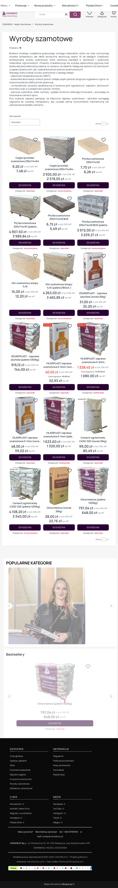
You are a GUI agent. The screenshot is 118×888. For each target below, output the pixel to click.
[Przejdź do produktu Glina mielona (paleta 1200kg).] (93, 482)
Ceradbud (15, 817)
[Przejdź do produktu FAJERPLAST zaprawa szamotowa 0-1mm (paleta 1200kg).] (59, 413)
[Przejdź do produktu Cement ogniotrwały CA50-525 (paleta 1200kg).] (25, 483)
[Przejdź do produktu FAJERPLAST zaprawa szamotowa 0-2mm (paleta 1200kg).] (93, 339)
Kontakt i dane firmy (20, 808)
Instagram (58, 813)
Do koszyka (25, 185)
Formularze (58, 769)
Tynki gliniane (16, 756)
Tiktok (56, 817)
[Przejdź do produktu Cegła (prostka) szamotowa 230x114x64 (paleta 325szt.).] (59, 149)
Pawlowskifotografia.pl (70, 861)
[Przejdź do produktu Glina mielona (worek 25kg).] (59, 486)
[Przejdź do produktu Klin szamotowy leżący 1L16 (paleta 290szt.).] (59, 266)
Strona (98, 123)
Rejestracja (59, 774)
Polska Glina (16, 822)
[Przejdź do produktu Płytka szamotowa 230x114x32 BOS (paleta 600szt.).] (93, 207)
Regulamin (58, 756)
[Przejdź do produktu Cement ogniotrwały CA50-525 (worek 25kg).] (93, 415)
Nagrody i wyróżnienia (20, 813)
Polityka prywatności (63, 760)
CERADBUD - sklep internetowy (16, 24)
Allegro (56, 822)
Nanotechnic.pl (34, 861)
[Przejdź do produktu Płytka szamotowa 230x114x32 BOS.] (59, 204)
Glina (12, 765)
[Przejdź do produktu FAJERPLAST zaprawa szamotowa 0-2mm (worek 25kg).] (59, 341)
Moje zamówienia (61, 765)
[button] (75, 14)
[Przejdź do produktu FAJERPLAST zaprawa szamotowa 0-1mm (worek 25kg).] (25, 415)
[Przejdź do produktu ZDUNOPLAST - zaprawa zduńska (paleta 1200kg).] (25, 338)
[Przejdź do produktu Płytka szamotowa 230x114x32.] (93, 146)
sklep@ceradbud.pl (53, 836)
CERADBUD (60, 856)
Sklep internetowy (58, 884)
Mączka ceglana (18, 774)
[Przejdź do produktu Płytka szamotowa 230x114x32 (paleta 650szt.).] (25, 207)
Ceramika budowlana (20, 769)
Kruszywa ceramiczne (20, 779)
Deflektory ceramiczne (21, 788)
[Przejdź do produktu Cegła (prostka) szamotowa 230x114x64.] (25, 145)
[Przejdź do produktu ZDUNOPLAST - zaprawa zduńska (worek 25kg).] (93, 271)
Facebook (58, 804)
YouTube (57, 808)
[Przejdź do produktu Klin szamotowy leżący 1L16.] (25, 266)
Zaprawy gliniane (18, 760)
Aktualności (16, 804)
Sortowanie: (15, 116)
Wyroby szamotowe (20, 783)
